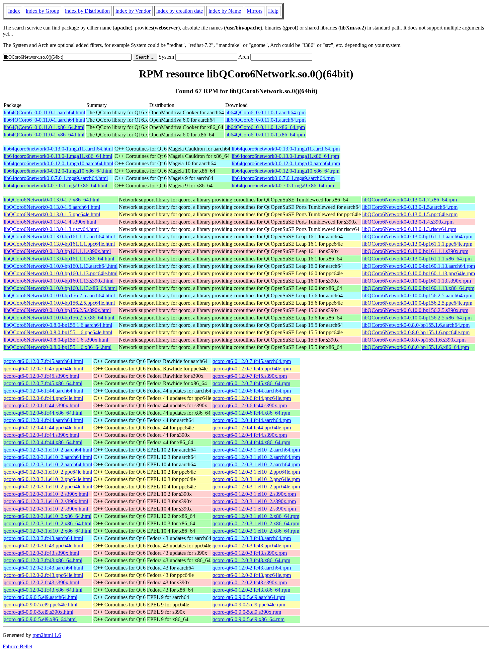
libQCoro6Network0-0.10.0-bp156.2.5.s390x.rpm (415, 310)
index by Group (42, 11)
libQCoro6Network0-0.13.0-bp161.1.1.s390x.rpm (415, 251)
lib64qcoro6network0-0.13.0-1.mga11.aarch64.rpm (286, 149)
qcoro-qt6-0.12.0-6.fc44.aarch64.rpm (252, 391)
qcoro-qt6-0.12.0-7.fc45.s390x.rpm (250, 376)
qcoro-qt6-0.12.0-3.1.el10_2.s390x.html (46, 494)
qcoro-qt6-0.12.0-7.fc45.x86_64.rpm (251, 383)
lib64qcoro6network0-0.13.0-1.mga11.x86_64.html (58, 156)
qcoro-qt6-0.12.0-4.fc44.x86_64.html (43, 442)
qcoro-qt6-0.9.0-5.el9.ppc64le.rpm (249, 604)
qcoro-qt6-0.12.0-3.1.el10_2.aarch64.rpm (256, 450)
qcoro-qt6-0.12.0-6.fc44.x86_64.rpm (251, 413)
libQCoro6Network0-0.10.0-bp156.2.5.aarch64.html (59, 295)
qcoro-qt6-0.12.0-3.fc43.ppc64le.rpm (252, 545)
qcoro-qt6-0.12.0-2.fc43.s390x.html (41, 582)
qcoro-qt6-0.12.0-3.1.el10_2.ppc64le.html (48, 472)
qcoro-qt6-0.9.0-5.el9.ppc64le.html (40, 604)
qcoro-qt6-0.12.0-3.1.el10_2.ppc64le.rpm (256, 472)
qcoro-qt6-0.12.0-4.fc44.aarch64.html (43, 420)
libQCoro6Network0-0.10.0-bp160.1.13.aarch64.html (60, 266)
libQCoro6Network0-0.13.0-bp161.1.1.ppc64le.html (59, 244)
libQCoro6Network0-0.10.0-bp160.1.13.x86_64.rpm (418, 288)
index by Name (225, 11)
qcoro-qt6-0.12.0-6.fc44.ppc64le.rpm (252, 398)
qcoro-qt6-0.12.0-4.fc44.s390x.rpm (250, 435)
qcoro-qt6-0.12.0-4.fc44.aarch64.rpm (252, 420)
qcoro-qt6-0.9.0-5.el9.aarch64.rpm (249, 597)
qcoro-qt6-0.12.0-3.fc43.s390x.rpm (250, 553)
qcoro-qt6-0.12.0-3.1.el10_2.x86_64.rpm (256, 516)
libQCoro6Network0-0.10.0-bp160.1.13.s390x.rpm (416, 281)
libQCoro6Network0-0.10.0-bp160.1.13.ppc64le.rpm (418, 273)
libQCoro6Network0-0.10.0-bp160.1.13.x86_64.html (60, 288)
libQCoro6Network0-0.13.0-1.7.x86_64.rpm (409, 199)
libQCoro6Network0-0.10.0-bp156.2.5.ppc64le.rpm (417, 303)
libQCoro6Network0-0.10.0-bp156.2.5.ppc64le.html (59, 303)
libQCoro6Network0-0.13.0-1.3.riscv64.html (51, 229)
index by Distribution (87, 11)
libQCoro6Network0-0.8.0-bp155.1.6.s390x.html (56, 340)
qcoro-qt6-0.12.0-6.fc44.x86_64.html (43, 413)
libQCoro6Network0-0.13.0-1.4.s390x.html (50, 222)
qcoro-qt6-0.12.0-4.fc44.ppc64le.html (43, 427)
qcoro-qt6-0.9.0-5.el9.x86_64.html (40, 619)
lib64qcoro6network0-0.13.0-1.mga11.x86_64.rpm (285, 156)
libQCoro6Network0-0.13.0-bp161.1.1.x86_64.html (59, 258)
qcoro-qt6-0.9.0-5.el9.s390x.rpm (247, 612)
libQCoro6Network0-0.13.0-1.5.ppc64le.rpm (410, 214)
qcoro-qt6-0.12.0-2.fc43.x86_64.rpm (251, 590)
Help (273, 11)
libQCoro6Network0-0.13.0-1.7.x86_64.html (51, 199)
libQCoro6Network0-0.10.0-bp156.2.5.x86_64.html (59, 317)
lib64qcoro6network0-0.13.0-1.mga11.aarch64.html (58, 149)
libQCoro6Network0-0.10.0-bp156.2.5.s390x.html (57, 310)
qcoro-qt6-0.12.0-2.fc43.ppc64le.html (43, 575)
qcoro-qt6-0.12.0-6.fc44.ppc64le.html (43, 398)
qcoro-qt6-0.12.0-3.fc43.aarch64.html (43, 538)
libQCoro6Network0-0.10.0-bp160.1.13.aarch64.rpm (418, 266)
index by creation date (179, 11)
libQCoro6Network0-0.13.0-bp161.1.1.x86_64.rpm (417, 258)
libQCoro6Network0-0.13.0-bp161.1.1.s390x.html (57, 251)
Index (14, 11)
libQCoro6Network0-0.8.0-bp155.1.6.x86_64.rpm (415, 347)
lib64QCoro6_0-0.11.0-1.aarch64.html (44, 112)
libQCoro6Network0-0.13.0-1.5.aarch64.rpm (410, 207)
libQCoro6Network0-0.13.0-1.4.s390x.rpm (408, 222)
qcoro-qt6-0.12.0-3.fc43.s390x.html (41, 553)
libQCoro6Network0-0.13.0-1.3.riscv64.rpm (409, 229)
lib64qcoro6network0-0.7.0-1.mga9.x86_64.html (55, 185)
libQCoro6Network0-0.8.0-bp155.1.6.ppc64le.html (58, 332)
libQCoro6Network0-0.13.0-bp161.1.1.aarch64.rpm (417, 236)
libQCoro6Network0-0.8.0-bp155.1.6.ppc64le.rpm (416, 332)
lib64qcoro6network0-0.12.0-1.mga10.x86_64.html (58, 171)
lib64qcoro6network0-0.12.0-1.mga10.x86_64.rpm (285, 171)
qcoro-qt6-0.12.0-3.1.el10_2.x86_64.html (47, 516)
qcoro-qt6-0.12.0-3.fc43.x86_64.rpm (251, 560)
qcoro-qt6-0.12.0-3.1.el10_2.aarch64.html (48, 450)
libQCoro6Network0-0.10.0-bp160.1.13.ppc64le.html (60, 273)
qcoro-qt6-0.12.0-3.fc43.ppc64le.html (43, 545)
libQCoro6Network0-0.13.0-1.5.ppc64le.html (52, 214)
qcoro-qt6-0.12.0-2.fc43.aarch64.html (43, 568)
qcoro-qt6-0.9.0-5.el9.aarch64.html (40, 597)
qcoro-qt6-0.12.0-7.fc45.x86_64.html (43, 383)
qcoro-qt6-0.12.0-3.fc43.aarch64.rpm (252, 538)
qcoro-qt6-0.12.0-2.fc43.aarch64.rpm (252, 568)
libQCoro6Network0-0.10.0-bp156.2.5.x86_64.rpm (417, 317)
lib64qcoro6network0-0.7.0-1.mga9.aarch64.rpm (283, 178)
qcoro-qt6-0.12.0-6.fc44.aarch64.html (43, 391)
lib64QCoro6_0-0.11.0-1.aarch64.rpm (265, 112)
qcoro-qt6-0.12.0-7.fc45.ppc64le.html (43, 368)
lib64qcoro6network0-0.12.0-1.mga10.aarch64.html (58, 163)
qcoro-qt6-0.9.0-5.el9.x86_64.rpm (248, 619)
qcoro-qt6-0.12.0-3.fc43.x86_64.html (43, 560)
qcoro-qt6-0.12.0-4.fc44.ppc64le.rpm (252, 427)
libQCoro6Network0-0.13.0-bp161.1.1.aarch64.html (59, 236)
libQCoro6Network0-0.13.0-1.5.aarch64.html (52, 207)
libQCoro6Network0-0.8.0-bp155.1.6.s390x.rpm (414, 340)
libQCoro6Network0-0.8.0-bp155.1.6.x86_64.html (57, 347)
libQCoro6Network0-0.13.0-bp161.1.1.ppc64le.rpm (417, 244)
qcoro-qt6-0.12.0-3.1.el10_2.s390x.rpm (254, 494)
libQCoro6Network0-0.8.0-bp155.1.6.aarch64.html (58, 325)
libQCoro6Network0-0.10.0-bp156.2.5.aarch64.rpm (417, 295)
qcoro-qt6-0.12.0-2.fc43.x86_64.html (43, 590)
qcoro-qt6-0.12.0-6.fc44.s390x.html (41, 405)
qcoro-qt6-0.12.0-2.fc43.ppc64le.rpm (252, 575)
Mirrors (254, 11)
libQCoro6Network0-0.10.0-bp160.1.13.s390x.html (58, 281)
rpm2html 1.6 (46, 635)
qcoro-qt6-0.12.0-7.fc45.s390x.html (41, 376)
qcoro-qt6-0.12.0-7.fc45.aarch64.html (43, 361)
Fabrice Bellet (17, 646)
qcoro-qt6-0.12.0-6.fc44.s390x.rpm (250, 405)
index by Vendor (133, 11)
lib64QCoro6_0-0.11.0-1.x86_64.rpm (265, 127)
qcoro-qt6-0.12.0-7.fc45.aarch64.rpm (252, 361)
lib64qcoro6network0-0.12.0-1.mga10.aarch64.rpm (286, 163)
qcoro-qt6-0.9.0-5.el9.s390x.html (38, 612)
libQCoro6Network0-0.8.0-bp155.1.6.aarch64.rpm (416, 325)
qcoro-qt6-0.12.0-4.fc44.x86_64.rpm (251, 442)
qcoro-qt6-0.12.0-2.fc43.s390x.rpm (250, 582)
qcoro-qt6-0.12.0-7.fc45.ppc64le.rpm (252, 368)
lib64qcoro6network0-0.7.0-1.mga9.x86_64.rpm (283, 185)
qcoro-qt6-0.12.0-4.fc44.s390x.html (41, 435)
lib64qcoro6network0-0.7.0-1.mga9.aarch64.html (56, 178)
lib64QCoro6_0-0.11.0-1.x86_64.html (44, 127)
